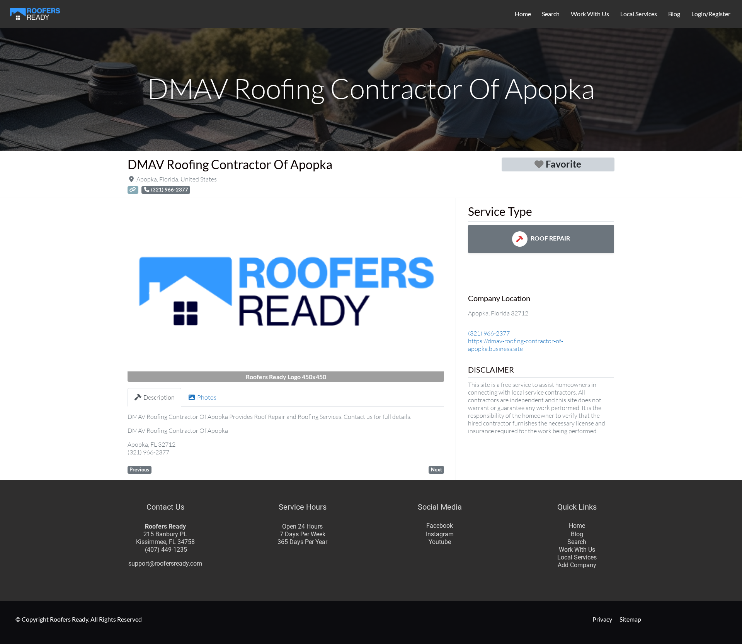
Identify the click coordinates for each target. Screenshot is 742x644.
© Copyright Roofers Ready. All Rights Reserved (78, 619)
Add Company (577, 565)
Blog (674, 13)
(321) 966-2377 (489, 333)
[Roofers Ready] (35, 12)
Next (436, 469)
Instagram (440, 534)
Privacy (602, 619)
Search (551, 13)
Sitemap (630, 619)
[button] (151, 293)
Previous (139, 469)
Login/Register (710, 13)
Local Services (638, 13)
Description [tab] (159, 397)
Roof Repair (550, 238)
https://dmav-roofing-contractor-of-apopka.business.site (515, 345)
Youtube (440, 542)
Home (523, 13)
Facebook (439, 525)
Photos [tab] (206, 397)
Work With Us (590, 13)
